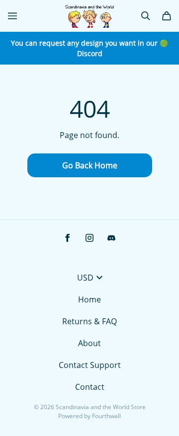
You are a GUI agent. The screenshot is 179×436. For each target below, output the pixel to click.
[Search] (145, 15)
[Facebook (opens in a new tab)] (68, 238)
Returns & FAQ (89, 321)
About (89, 343)
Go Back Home (89, 165)
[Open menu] (12, 15)
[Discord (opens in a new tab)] (111, 238)
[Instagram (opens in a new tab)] (89, 238)
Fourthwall (106, 416)
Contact (89, 386)
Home (89, 299)
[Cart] (166, 15)
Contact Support (90, 365)
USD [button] (85, 277)
